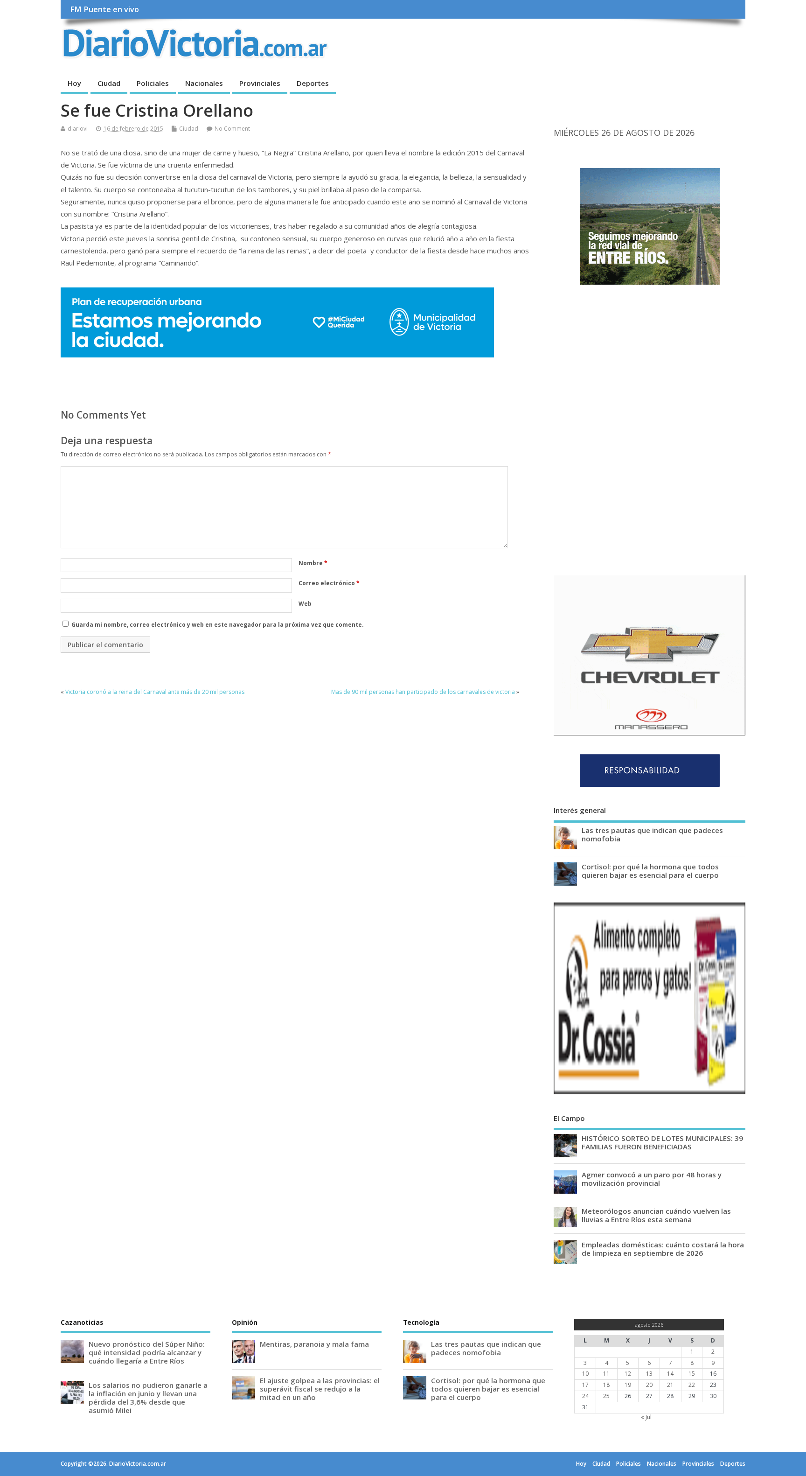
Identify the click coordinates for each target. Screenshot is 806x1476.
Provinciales (259, 83)
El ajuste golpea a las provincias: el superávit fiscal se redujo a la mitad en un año (320, 1389)
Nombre (313, 563)
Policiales (153, 83)
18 (606, 1385)
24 (585, 1396)
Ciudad (108, 83)
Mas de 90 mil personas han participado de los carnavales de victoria (423, 692)
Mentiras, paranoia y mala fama (314, 1344)
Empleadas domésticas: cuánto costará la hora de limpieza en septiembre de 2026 (663, 1249)
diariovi (78, 129)
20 (649, 1385)
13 (649, 1374)
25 (606, 1396)
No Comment (232, 129)
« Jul (646, 1417)
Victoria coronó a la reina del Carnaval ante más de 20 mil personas (154, 692)
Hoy (74, 83)
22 (691, 1385)
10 (585, 1374)
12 (628, 1374)
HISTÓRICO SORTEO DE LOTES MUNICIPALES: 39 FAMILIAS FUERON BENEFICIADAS (662, 1142)
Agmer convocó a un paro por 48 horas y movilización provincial (652, 1179)
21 (670, 1385)
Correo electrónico (329, 583)
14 (670, 1374)
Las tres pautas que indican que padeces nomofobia (652, 834)
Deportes (313, 83)
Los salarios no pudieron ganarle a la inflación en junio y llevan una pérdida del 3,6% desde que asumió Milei (148, 1397)
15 (691, 1374)
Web (305, 604)
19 (628, 1385)
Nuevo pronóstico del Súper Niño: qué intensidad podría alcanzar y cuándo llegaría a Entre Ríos (147, 1352)
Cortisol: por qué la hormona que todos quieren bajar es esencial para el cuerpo (650, 871)
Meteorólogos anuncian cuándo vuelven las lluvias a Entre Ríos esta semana (656, 1215)
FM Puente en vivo (104, 9)
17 (585, 1385)
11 (606, 1374)
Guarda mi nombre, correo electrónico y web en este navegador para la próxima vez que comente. (217, 625)
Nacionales (204, 83)
